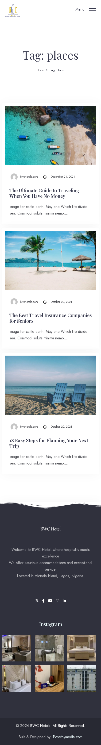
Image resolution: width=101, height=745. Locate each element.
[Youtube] (51, 600)
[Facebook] (44, 600)
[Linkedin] (64, 600)
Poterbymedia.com (67, 737)
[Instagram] (58, 600)
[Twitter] (37, 600)
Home (40, 70)
